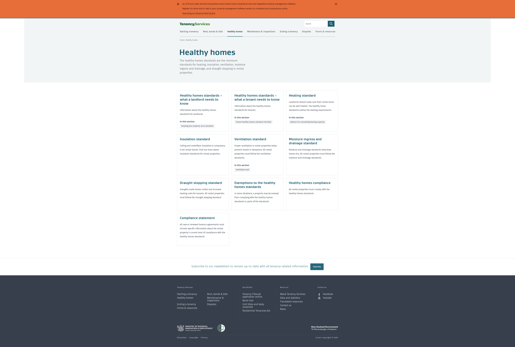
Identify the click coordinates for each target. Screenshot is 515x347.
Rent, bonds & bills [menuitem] (213, 31)
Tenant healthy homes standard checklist (253, 122)
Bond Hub (247, 300)
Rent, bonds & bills (217, 294)
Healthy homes (185, 297)
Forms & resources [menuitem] (325, 31)
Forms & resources (187, 308)
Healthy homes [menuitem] (235, 31)
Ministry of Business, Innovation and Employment (195, 328)
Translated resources (291, 301)
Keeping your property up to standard (197, 126)
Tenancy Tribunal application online (252, 295)
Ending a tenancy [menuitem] (289, 31)
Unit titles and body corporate (253, 305)
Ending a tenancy (186, 304)
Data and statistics (290, 297)
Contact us (285, 305)
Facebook (328, 294)
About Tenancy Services (292, 294)
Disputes (211, 304)
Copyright (193, 338)
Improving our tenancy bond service (198, 13)
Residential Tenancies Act (256, 310)
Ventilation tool (242, 170)
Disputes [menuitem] (306, 31)
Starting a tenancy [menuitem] (189, 31)
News (283, 309)
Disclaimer (182, 338)
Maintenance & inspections (215, 299)
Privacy (204, 338)
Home (182, 40)
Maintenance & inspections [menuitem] (261, 31)
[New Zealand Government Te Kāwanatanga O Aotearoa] (324, 328)
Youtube (327, 297)
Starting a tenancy (187, 294)
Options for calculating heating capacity (307, 122)
